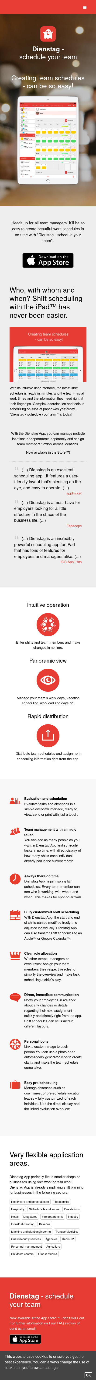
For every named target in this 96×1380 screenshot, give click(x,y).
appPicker (74, 493)
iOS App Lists (71, 561)
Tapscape (74, 525)
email (31, 1328)
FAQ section (66, 1322)
